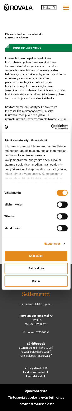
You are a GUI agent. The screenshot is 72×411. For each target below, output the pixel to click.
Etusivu (9, 34)
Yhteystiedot (34, 368)
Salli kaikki (36, 255)
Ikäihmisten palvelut (29, 34)
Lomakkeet (34, 376)
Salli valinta (36, 268)
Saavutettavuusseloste (36, 404)
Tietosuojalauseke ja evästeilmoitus (36, 397)
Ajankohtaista (36, 391)
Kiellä (36, 281)
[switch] (62, 204)
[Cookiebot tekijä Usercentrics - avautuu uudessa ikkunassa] (51, 126)
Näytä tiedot (52, 243)
